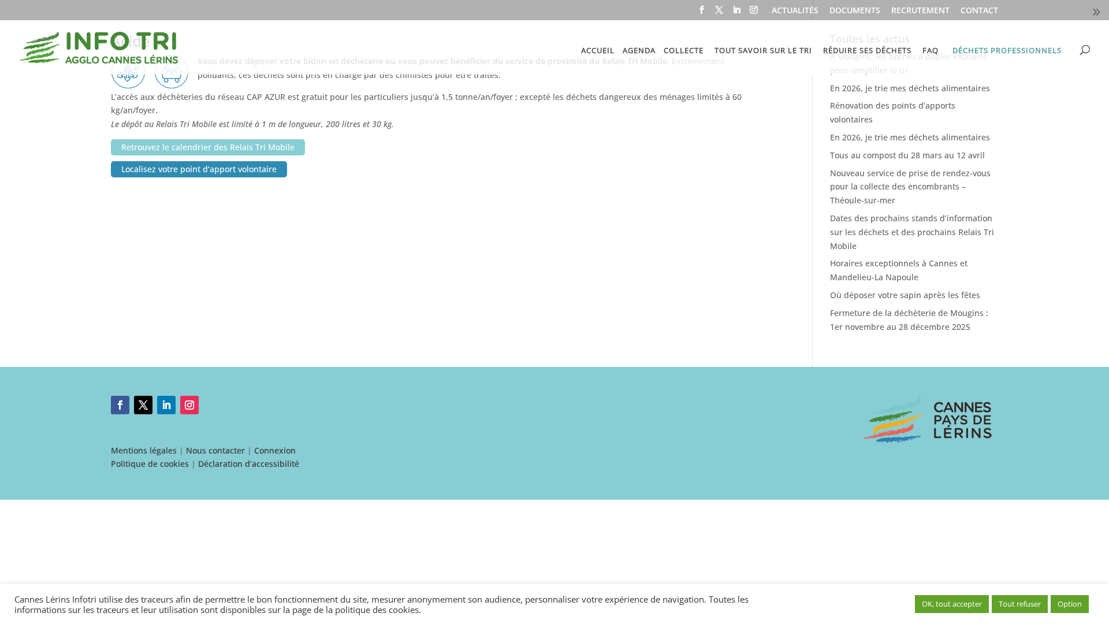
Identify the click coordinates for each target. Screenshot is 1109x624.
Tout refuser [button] (1020, 604)
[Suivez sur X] (143, 405)
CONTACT (979, 11)
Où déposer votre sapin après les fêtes (905, 294)
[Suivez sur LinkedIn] (166, 405)
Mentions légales (144, 450)
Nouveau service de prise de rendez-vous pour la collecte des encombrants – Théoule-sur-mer (910, 187)
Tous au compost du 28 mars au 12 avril (907, 155)
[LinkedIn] (736, 13)
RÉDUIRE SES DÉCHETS (867, 50)
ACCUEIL (598, 50)
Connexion (275, 450)
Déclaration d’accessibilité (248, 463)
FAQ (930, 50)
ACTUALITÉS (795, 11)
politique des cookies (377, 609)
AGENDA (639, 50)
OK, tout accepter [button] (952, 604)
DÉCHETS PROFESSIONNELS (1007, 50)
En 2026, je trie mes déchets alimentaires (910, 88)
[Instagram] (754, 13)
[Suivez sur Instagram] (189, 405)
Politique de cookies (150, 463)
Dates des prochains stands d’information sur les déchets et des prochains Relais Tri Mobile (912, 232)
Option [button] (1070, 604)
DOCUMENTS (854, 11)
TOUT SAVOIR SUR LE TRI (763, 50)
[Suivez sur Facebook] (120, 405)
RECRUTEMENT (920, 11)
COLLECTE (684, 50)
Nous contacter (215, 450)
